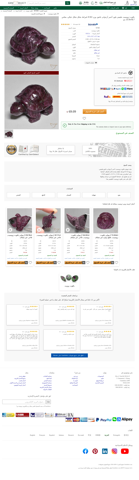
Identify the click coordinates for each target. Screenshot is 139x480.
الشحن (18, 195)
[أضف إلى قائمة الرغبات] (84, 118)
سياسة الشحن (48, 380)
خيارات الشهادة (90, 62)
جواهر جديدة (22, 376)
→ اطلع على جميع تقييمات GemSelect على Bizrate (69, 355)
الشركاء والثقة (74, 383)
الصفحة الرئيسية (8, 8)
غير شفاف (97, 50)
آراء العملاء (75, 378)
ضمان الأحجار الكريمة (46, 387)
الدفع (43, 195)
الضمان (68, 195)
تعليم (55, 8)
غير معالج (97, 53)
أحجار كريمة (23, 8)
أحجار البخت (22, 380)
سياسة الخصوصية (47, 383)
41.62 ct (88, 33)
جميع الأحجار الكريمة (20, 378)
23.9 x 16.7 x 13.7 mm (93, 36)
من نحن (76, 376)
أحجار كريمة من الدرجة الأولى (18, 383)
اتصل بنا (75, 380)
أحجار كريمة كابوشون (20, 385)
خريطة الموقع (100, 380)
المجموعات (101, 376)
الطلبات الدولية (47, 389)
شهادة (94, 195)
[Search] (67, 3)
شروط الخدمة (48, 385)
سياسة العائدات (47, 376)
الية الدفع (49, 378)
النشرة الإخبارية (99, 383)
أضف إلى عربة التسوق (94, 111)
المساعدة (46, 8)
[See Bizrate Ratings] (93, 24)
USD (133, 8)
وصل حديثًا (34, 8)
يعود (119, 195)
